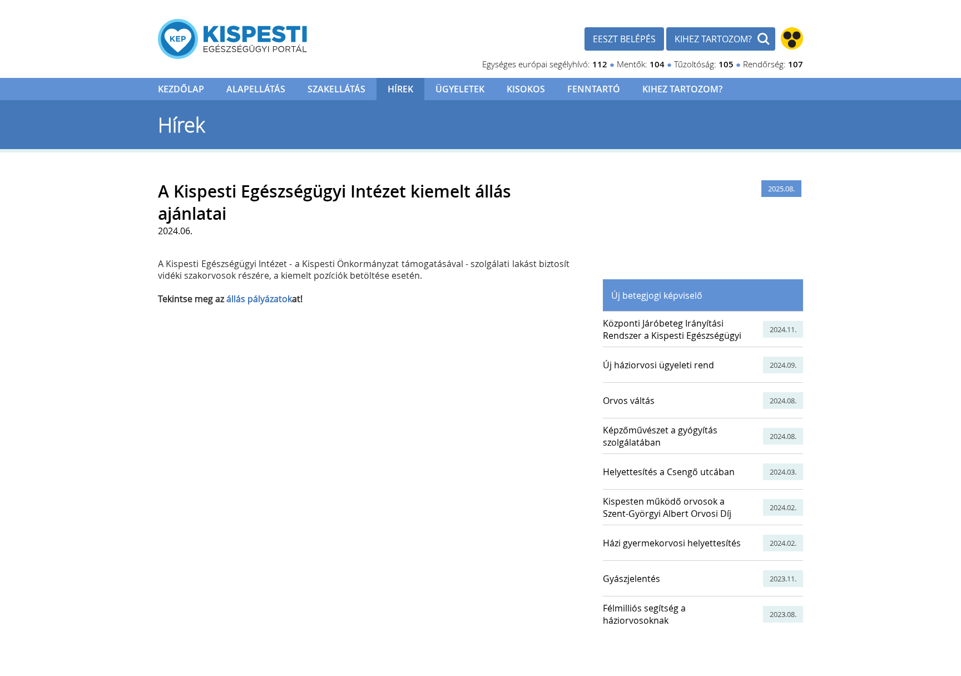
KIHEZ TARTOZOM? (713, 39)
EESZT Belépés (624, 39)
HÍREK (400, 89)
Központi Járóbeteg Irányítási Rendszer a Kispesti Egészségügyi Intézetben (672, 335)
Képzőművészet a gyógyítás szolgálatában (660, 436)
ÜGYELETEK (459, 89)
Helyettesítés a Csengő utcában (669, 472)
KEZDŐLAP (181, 89)
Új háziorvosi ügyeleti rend (658, 365)
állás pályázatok (259, 299)
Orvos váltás (629, 400)
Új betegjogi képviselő (656, 295)
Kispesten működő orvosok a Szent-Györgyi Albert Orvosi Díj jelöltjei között (667, 513)
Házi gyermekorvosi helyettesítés (672, 543)
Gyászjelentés (631, 579)
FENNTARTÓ (593, 89)
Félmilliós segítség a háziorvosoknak (644, 614)
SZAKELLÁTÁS (336, 89)
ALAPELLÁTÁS (255, 89)
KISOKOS (526, 89)
